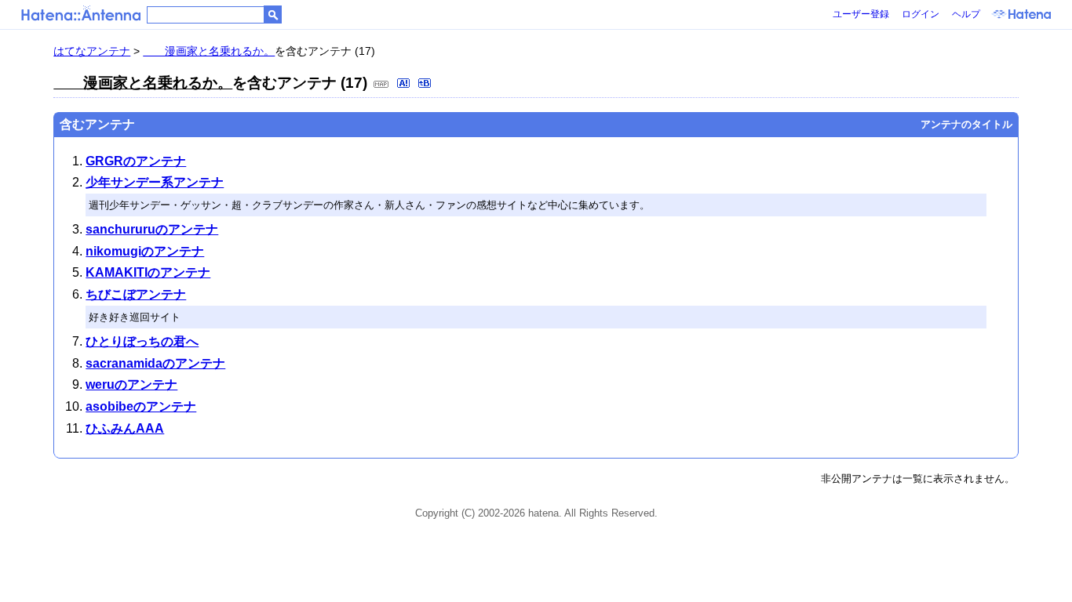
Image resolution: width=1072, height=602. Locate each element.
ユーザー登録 (861, 14)
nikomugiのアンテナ (145, 251)
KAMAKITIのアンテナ (148, 272)
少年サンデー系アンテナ (155, 182)
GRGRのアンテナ (136, 161)
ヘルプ (966, 14)
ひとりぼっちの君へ (142, 341)
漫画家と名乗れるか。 (209, 51)
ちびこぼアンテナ (136, 294)
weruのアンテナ (131, 384)
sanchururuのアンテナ (152, 229)
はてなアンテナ (91, 51)
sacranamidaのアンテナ (155, 363)
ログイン (920, 14)
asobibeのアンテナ (141, 406)
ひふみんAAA (125, 428)
